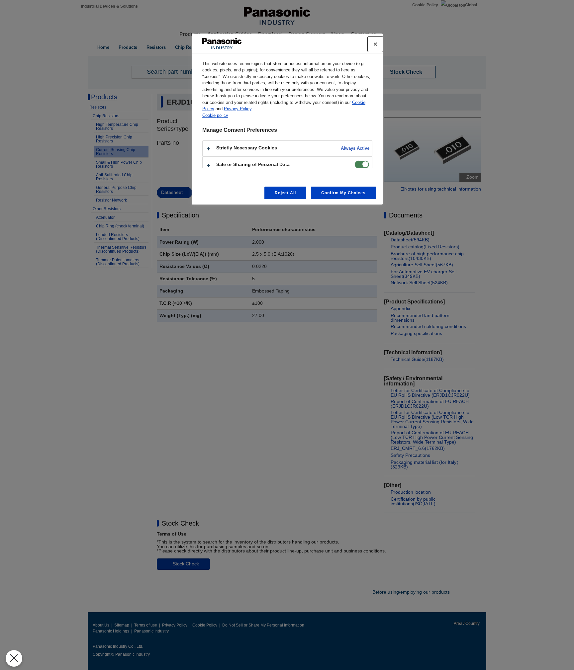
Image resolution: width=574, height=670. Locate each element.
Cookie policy (215, 115)
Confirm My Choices (343, 193)
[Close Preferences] (14, 658)
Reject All (285, 193)
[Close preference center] (375, 44)
